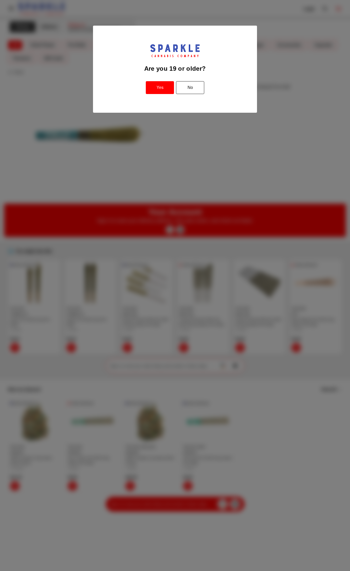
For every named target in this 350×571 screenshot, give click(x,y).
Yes (160, 87)
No (190, 87)
